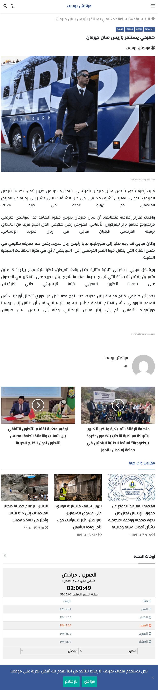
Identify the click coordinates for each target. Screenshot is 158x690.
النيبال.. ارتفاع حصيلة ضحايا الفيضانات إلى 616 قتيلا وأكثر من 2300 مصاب (25, 513)
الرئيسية (143, 19)
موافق (89, 681)
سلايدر (129, 29)
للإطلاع (71, 681)
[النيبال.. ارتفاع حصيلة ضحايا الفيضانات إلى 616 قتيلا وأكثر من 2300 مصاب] (24, 487)
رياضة (139, 29)
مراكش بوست (138, 48)
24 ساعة (125, 19)
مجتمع (120, 29)
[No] (153, 678)
